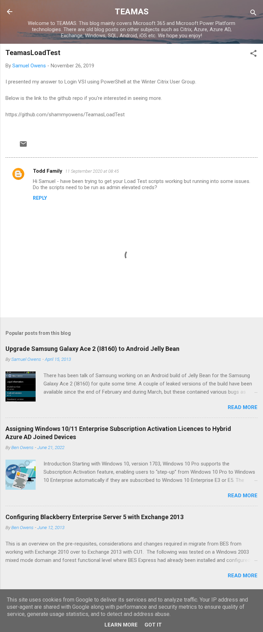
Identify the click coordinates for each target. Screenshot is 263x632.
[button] (253, 54)
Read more (243, 407)
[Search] (253, 13)
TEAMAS (132, 11)
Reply (40, 198)
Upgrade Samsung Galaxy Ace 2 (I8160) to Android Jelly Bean (92, 348)
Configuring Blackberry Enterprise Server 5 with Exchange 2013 (94, 517)
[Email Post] (23, 146)
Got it (153, 625)
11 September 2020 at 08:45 (92, 171)
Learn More (121, 625)
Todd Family (47, 171)
